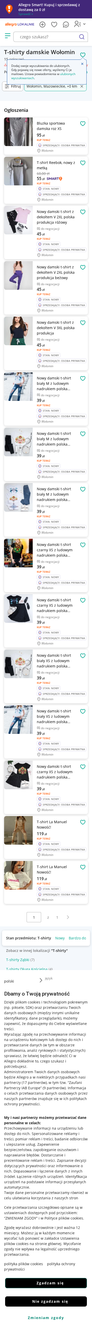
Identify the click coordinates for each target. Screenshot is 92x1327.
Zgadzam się (50, 1283)
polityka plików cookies (23, 1263)
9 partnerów (54, 1087)
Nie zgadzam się (50, 1301)
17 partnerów (34, 1082)
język (49, 978)
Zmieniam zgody (46, 1317)
